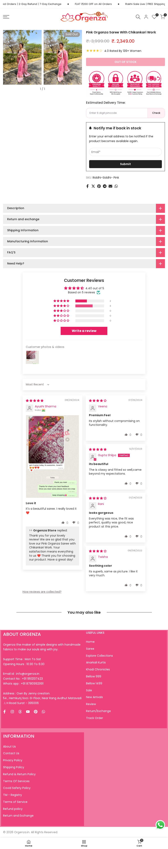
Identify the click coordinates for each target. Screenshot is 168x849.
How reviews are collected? (42, 592)
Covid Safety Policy (17, 788)
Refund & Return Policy (19, 774)
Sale (89, 690)
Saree (90, 649)
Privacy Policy (12, 760)
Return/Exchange (98, 711)
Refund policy (13, 809)
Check (156, 113)
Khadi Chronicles (98, 669)
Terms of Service (15, 802)
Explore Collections (99, 656)
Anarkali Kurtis (96, 662)
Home (90, 642)
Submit (125, 164)
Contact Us (11, 753)
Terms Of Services (16, 781)
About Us (9, 746)
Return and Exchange (18, 816)
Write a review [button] (84, 330)
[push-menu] (6, 17)
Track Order (94, 718)
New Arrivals (94, 697)
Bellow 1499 (94, 683)
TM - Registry (12, 795)
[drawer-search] (138, 17)
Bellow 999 (93, 676)
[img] (34, 401)
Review (91, 704)
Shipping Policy (13, 767)
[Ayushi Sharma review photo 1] (52, 456)
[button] (61, 301)
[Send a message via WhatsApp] (160, 825)
